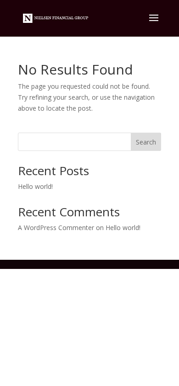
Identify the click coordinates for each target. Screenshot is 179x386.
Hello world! (35, 186)
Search (146, 142)
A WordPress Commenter (56, 227)
